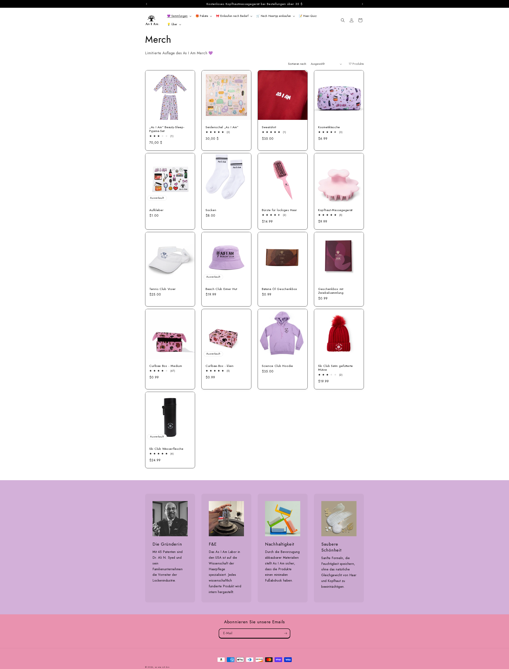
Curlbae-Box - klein (220, 366)
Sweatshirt (269, 127)
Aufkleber (156, 210)
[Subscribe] (285, 633)
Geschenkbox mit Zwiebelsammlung (331, 291)
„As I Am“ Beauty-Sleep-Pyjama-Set (167, 129)
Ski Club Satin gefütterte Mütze (335, 368)
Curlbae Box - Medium (165, 366)
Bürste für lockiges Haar (279, 210)
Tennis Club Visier (162, 289)
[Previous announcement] (146, 4)
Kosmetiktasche (329, 127)
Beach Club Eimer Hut (221, 289)
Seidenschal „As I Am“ (222, 127)
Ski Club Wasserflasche (166, 449)
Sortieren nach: (297, 64)
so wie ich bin (162, 667)
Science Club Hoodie (277, 366)
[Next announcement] (362, 4)
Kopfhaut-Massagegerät (335, 210)
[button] (179, 16)
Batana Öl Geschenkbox (279, 289)
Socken (211, 210)
